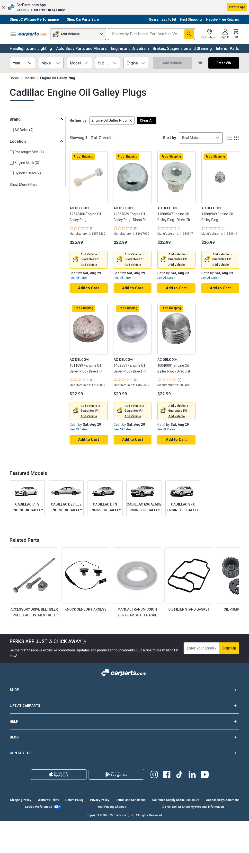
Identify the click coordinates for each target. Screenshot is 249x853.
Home (14, 78)
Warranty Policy (48, 800)
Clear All (146, 120)
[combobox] (201, 137)
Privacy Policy (99, 800)
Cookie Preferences (38, 807)
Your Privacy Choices (112, 807)
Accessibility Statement (222, 800)
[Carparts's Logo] (33, 34)
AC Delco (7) (24, 130)
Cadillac (30, 78)
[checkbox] (12, 130)
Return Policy (74, 800)
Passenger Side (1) (29, 152)
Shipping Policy (20, 800)
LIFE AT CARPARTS (25, 706)
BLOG (14, 737)
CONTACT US (21, 753)
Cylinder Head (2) (28, 173)
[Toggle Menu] (13, 34)
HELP (14, 721)
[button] (124, 7)
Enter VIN (223, 63)
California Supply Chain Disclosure (175, 800)
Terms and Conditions (131, 800)
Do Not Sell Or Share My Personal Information (193, 807)
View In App (237, 7)
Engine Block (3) (27, 163)
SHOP (14, 690)
